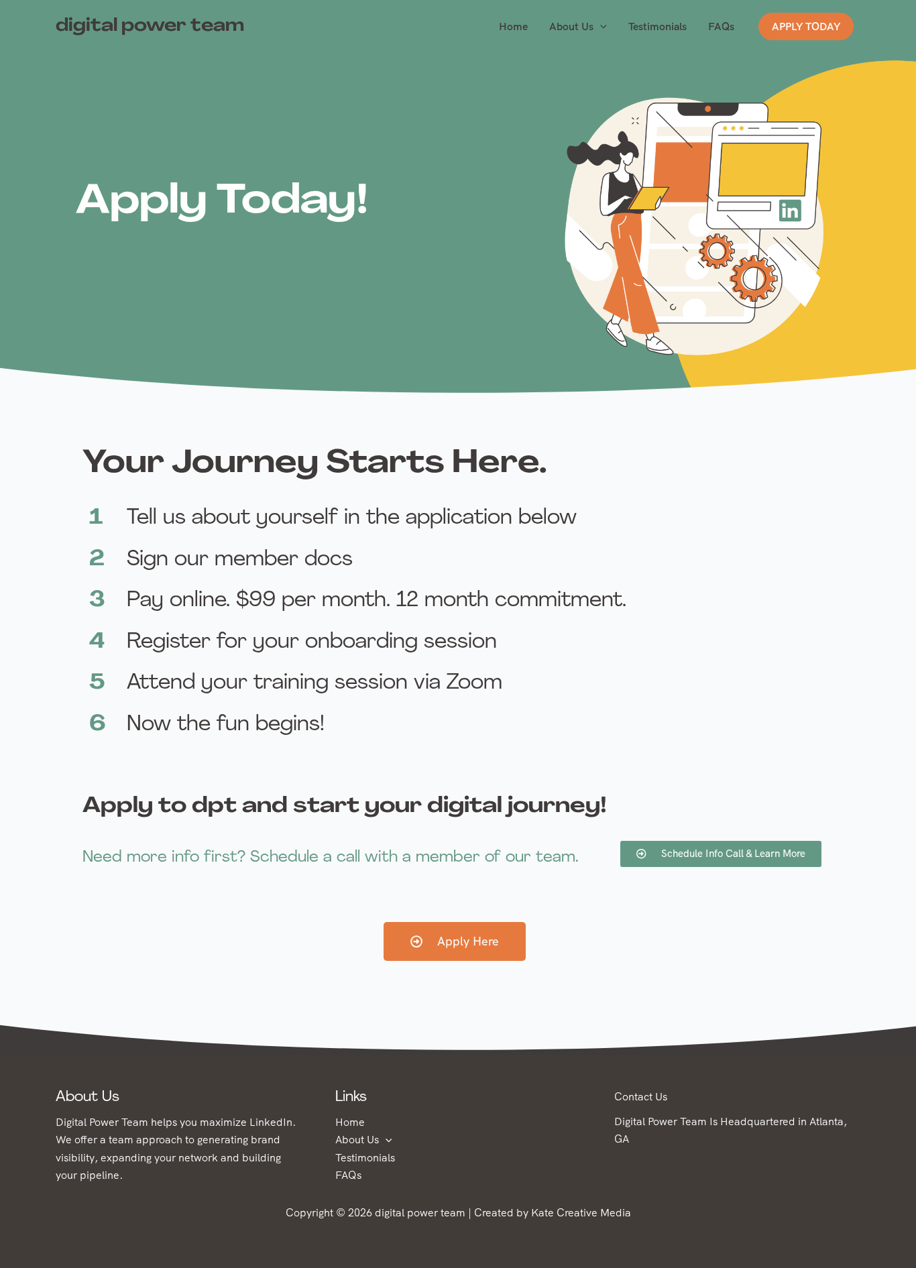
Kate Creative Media (581, 1213)
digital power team (150, 26)
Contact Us (640, 1097)
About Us (571, 26)
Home (513, 26)
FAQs (721, 26)
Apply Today (806, 26)
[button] (600, 27)
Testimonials (657, 26)
